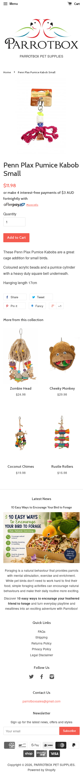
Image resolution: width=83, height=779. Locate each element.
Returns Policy (41, 643)
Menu (13, 3)
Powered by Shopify (42, 769)
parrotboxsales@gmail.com (41, 701)
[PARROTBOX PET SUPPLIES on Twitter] (31, 677)
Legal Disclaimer (41, 655)
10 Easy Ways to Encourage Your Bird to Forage (41, 507)
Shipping (41, 637)
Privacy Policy (41, 649)
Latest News (41, 499)
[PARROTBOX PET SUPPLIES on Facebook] (41, 677)
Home (7, 72)
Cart (76, 4)
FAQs (41, 631)
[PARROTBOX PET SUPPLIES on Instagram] (51, 677)
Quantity (9, 213)
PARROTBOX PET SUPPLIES (54, 764)
